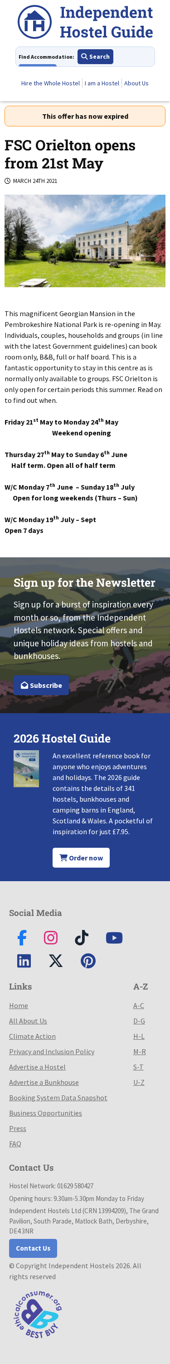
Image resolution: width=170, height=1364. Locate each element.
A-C (138, 1005)
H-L (139, 1036)
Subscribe (45, 685)
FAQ (15, 1143)
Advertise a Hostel (37, 1066)
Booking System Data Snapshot (58, 1097)
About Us (136, 83)
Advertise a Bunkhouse (44, 1082)
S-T (138, 1066)
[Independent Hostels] (85, 23)
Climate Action (32, 1036)
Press (17, 1128)
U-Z (139, 1082)
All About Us (28, 1020)
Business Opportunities (45, 1112)
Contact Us (33, 1248)
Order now (85, 857)
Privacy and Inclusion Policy (51, 1051)
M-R (139, 1051)
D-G (139, 1020)
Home (18, 1005)
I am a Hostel (102, 83)
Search (99, 56)
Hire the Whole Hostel (50, 83)
